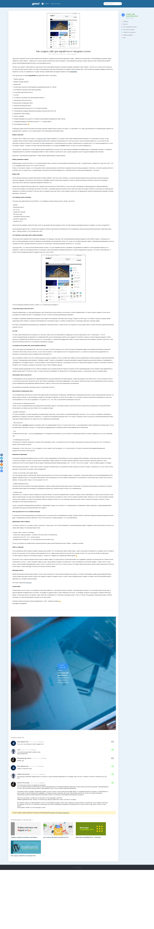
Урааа (79, 867)
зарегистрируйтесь (63, 812)
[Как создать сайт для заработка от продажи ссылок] (1, 471)
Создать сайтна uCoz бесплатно (132, 15)
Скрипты (125, 24)
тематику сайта (41, 138)
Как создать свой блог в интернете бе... (23, 855)
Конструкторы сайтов (128, 29)
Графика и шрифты (128, 35)
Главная (36, 3)
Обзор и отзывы (129, 17)
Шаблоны (125, 21)
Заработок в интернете (129, 32)
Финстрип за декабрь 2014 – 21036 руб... (88, 837)
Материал (41, 741)
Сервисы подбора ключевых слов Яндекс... (24, 837)
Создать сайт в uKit (63, 666)
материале (28, 582)
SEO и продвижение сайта (130, 27)
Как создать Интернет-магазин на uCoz (56, 837)
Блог (124, 37)
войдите (52, 812)
